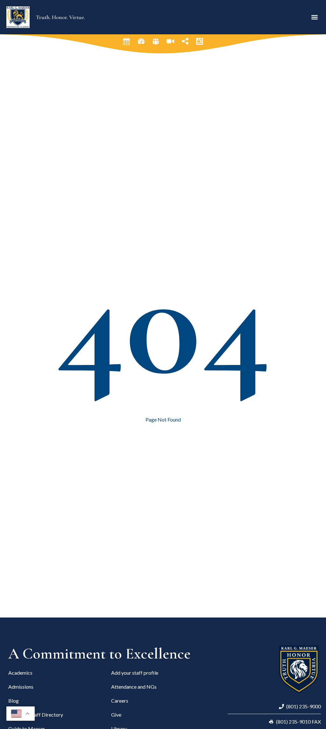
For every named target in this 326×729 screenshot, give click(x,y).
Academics (20, 673)
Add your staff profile (134, 673)
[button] (314, 17)
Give (116, 715)
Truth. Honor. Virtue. (60, 17)
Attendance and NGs (134, 687)
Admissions (20, 687)
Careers (119, 701)
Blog (13, 701)
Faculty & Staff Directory (35, 715)
